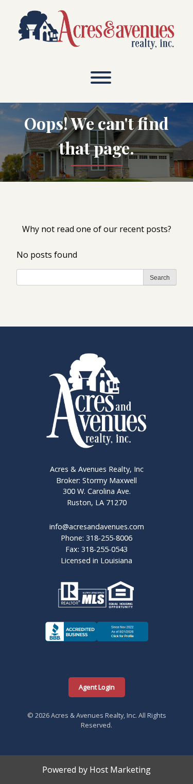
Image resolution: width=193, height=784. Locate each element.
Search (160, 277)
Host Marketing (120, 769)
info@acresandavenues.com (96, 526)
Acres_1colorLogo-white (91, 357)
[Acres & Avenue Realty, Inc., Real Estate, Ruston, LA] (96, 641)
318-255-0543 (104, 549)
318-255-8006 (109, 538)
